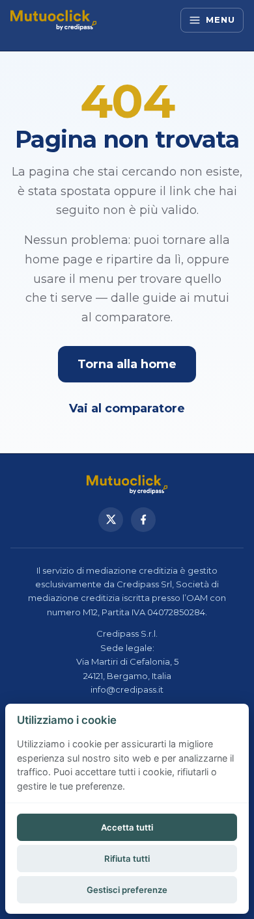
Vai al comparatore (127, 408)
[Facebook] (143, 519)
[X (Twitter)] (110, 519)
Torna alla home (127, 364)
